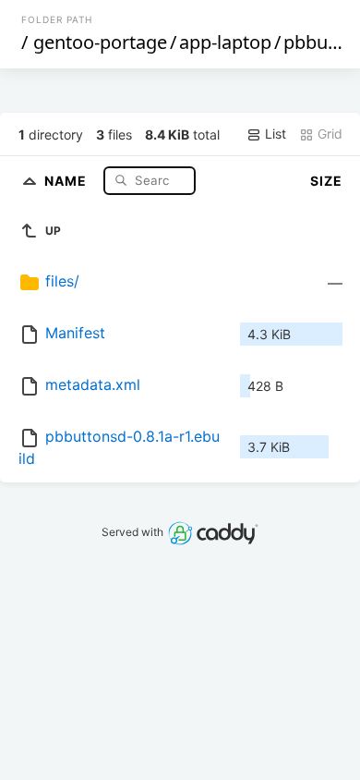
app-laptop (225, 42)
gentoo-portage (100, 42)
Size (326, 181)
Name (67, 180)
